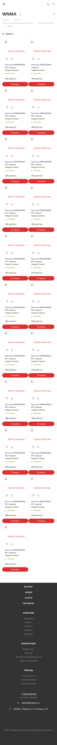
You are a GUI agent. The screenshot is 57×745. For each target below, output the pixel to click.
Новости (28, 622)
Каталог (28, 587)
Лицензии (29, 630)
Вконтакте (25, 720)
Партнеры (28, 603)
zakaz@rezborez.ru (31, 703)
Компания (28, 613)
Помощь (28, 670)
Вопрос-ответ (28, 649)
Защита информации (28, 661)
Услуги (28, 598)
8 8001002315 (29, 694)
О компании (28, 618)
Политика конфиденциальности (28, 657)
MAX (32, 720)
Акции (28, 592)
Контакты (28, 626)
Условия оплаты (28, 676)
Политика (29, 653)
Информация (28, 644)
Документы (28, 634)
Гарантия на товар (28, 684)
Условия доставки (28, 680)
